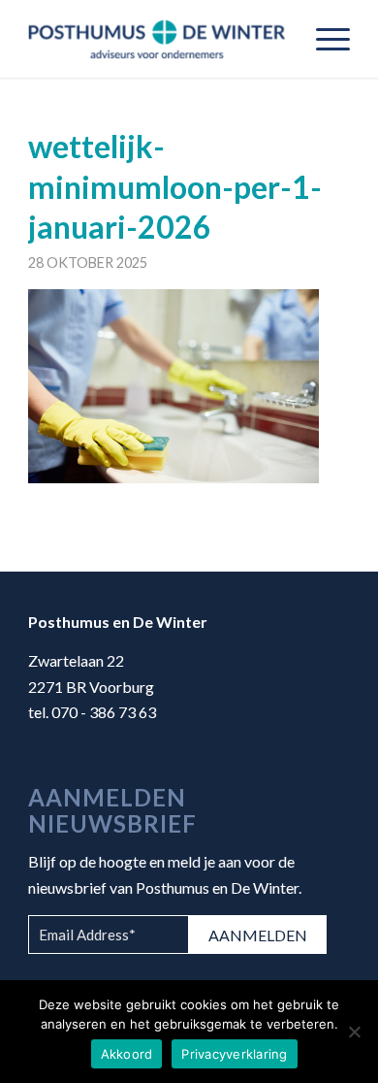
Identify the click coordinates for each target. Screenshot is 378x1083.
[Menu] (323, 39)
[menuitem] (323, 39)
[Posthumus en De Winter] (156, 39)
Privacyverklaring (234, 1054)
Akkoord (127, 1054)
